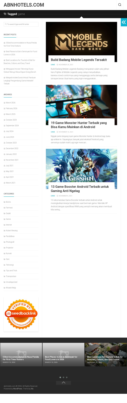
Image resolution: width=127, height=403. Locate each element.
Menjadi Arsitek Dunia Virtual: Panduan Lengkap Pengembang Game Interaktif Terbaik (20, 81)
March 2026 (10, 103)
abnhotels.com (24, 5)
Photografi (10, 242)
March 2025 (10, 114)
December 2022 (12, 148)
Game (53, 65)
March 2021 (10, 183)
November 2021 (12, 160)
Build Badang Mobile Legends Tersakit (79, 60)
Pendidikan (10, 236)
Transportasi (11, 276)
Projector (9, 248)
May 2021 (10, 171)
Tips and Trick (11, 271)
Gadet (8, 213)
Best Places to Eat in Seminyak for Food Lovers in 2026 (63, 345)
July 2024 (9, 131)
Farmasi (9, 208)
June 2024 (10, 137)
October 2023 (11, 143)
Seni (7, 259)
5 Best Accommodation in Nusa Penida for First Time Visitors (21, 345)
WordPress (17, 389)
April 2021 (10, 177)
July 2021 (9, 166)
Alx (32, 389)
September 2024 (12, 126)
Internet (9, 225)
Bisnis (8, 202)
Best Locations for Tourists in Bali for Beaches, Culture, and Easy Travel (105, 345)
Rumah (9, 253)
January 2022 (11, 154)
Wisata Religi (11, 288)
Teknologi (10, 265)
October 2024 (11, 120)
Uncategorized (11, 282)
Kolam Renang (11, 231)
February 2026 (11, 108)
